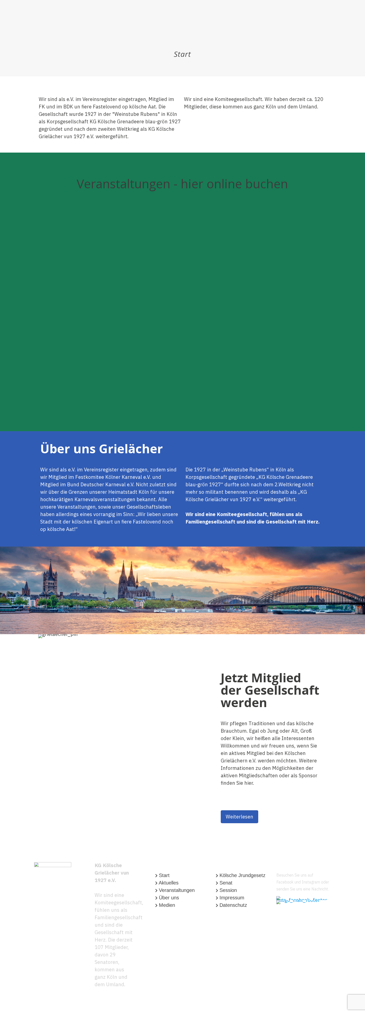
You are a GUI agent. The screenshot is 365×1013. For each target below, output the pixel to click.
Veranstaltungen (177, 890)
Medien (167, 905)
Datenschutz (233, 905)
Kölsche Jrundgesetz (242, 875)
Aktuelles (169, 882)
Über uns (169, 897)
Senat (225, 882)
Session (228, 890)
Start (164, 875)
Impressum (231, 897)
